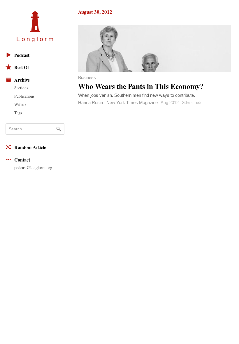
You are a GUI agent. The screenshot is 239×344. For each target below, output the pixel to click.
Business (87, 77)
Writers (20, 104)
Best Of (21, 67)
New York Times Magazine (132, 102)
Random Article (30, 147)
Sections (21, 87)
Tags (18, 112)
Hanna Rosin (90, 102)
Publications (24, 96)
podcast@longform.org (33, 167)
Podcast (21, 55)
